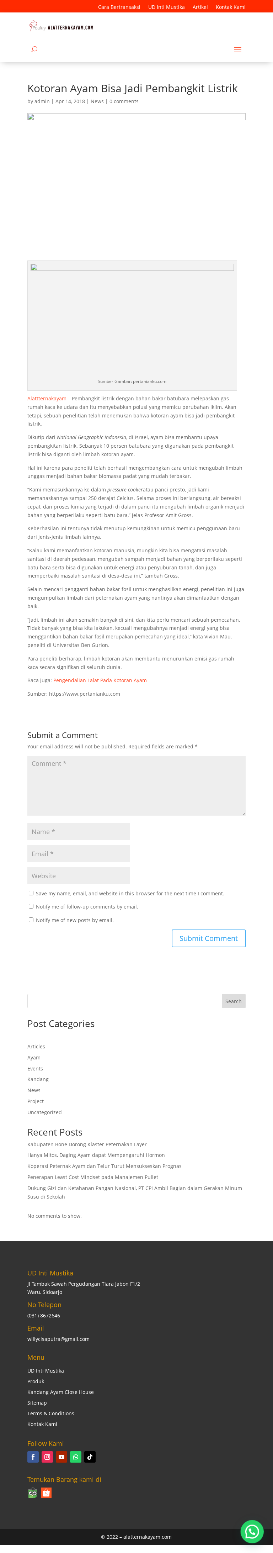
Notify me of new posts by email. (75, 920)
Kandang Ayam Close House (60, 1392)
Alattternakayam (46, 398)
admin (42, 101)
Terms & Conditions (50, 1414)
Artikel (200, 7)
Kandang (38, 1079)
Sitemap (37, 1403)
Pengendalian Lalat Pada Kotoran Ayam (100, 680)
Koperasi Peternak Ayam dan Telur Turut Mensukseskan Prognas (104, 1166)
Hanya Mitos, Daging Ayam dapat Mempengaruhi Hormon (96, 1155)
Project (35, 1101)
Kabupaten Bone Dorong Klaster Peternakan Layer (87, 1144)
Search (233, 1001)
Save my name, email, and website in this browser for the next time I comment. (130, 893)
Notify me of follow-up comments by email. (87, 906)
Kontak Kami (231, 7)
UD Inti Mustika (166, 7)
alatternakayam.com (147, 1536)
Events (35, 1068)
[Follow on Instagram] (47, 1457)
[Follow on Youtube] (61, 1457)
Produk (35, 1382)
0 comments (124, 101)
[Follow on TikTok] (90, 1457)
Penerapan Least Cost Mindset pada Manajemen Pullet (92, 1177)
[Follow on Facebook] (33, 1457)
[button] (252, 1532)
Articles (36, 1046)
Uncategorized (44, 1112)
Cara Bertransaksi (119, 7)
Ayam (34, 1057)
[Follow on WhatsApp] (75, 1457)
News (97, 101)
